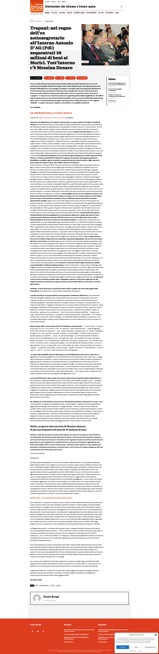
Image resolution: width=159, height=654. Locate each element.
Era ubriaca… (112, 101)
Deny (136, 647)
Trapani (58, 585)
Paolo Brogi (37, 21)
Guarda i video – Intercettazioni (41, 498)
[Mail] (38, 631)
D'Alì (36, 585)
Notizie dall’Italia (59, 118)
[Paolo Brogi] (32, 21)
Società (85, 62)
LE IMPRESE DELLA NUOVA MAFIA (51, 113)
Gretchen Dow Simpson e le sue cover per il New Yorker (117, 84)
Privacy (140, 651)
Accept (122, 647)
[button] (156, 635)
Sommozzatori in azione (63, 498)
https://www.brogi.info (49, 600)
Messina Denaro (44, 585)
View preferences (150, 647)
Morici (52, 585)
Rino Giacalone (46, 118)
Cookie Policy (133, 651)
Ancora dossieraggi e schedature (115, 89)
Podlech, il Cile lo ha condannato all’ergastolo (116, 95)
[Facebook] (32, 631)
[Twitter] (43, 631)
